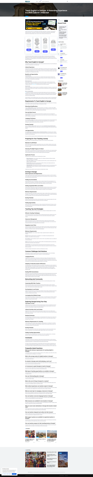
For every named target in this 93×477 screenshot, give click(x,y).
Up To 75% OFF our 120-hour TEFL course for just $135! (45, 41)
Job (25, 92)
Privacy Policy (66, 475)
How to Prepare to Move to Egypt (63, 30)
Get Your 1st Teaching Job (45, 1)
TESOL (33, 84)
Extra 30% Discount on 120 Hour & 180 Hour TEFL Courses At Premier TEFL (37, 42)
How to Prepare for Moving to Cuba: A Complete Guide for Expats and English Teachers (51, 466)
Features (40, 1)
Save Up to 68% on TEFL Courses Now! (53, 41)
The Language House (63, 73)
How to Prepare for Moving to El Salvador (63, 37)
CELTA (35, 84)
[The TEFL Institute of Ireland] (59, 45)
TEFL (30, 44)
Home (37, 1)
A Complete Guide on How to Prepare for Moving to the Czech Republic (51, 440)
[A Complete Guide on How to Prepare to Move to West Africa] (30, 434)
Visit (61, 57)
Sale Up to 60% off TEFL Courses (29, 40)
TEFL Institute (62, 59)
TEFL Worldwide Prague (63, 67)
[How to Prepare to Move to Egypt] (41, 434)
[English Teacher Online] (27, 1)
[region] (9, 472)
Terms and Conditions (61, 475)
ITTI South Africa (62, 53)
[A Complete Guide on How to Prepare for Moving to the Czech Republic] (52, 434)
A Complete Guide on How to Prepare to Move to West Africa (29, 440)
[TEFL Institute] (59, 61)
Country (27, 16)
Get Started (29, 49)
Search (59, 19)
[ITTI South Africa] (59, 54)
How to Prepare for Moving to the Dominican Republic (63, 35)
